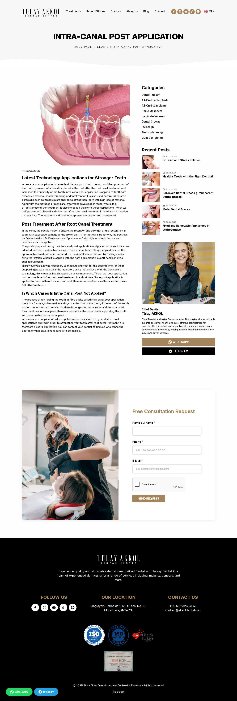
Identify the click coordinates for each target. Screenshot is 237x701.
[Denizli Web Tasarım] (118, 691)
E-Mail (137, 460)
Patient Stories (95, 11)
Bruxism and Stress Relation (182, 160)
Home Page (83, 47)
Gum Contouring (152, 137)
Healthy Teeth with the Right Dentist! (188, 176)
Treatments (73, 11)
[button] (209, 11)
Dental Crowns (151, 121)
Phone (137, 441)
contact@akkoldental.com (183, 610)
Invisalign (148, 127)
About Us (132, 11)
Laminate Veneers (153, 116)
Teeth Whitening (152, 132)
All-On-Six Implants (154, 105)
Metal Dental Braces (176, 209)
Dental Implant (151, 94)
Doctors (116, 11)
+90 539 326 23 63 (183, 606)
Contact (160, 11)
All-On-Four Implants (155, 100)
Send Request (148, 498)
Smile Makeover (152, 111)
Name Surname (143, 422)
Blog (146, 11)
